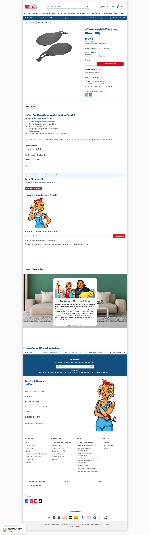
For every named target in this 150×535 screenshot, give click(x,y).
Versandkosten (70, 524)
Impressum (29, 448)
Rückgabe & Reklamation (33, 456)
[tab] (31, 106)
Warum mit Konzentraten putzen (62, 443)
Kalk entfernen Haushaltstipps (87, 445)
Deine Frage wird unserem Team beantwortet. (40, 240)
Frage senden (119, 236)
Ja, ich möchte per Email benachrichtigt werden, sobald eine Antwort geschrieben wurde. (57, 244)
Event (100, 481)
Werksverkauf (56, 445)
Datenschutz (30, 445)
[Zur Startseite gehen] (31, 6)
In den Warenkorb (110, 64)
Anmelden (107, 443)
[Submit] (91, 366)
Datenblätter (30, 459)
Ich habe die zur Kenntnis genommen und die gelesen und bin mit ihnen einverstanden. (75, 372)
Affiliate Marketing (35, 486)
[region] (54, 46)
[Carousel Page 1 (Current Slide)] (69, 325)
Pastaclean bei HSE (58, 448)
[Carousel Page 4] (77, 325)
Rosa (94, 56)
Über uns (29, 462)
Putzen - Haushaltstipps (85, 443)
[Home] (25, 13)
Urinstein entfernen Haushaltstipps (88, 458)
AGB (85, 372)
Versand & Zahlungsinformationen (36, 454)
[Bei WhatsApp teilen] (87, 95)
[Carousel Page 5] (80, 325)
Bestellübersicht (109, 445)
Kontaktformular (39, 423)
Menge (87, 60)
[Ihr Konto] (113, 7)
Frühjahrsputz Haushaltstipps (87, 468)
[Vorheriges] (26, 301)
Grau (88, 56)
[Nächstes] (124, 301)
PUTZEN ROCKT (57, 454)
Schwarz (102, 56)
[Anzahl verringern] (87, 64)
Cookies (28, 451)
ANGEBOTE (29, 18)
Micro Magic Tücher (58, 456)
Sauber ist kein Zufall (58, 451)
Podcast (67, 481)
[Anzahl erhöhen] (95, 64)
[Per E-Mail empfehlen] (91, 95)
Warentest (55, 459)
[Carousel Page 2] (72, 325)
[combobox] (65, 6)
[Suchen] (87, 6)
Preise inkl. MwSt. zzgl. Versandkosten (95, 43)
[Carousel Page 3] (75, 325)
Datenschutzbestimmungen (55, 372)
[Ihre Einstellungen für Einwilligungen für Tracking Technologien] (147, 532)
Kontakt (106, 448)
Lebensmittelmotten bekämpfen (88, 471)
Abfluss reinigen (83, 465)
